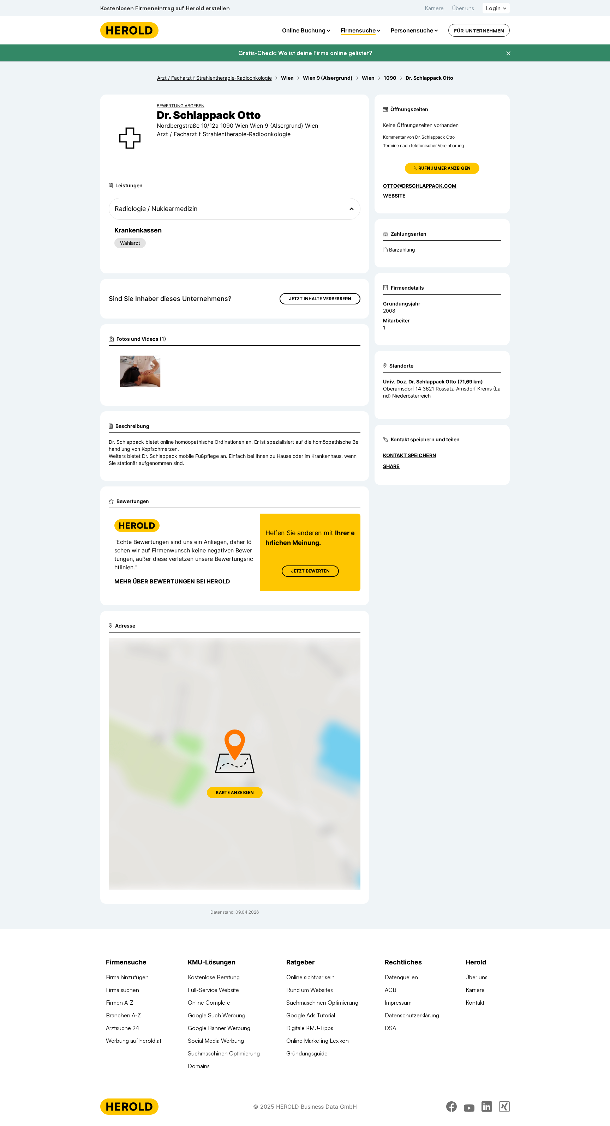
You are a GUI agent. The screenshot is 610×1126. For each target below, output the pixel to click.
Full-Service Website (213, 989)
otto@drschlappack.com (419, 186)
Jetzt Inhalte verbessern (320, 298)
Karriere (434, 8)
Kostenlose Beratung (214, 977)
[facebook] (451, 1106)
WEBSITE (394, 196)
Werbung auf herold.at (133, 1040)
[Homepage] (129, 30)
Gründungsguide (307, 1053)
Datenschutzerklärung (412, 1015)
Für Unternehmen (479, 31)
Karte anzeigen (235, 792)
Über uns (463, 8)
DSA (390, 1027)
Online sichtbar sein (310, 977)
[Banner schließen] (508, 53)
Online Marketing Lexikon (317, 1040)
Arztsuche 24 (122, 1027)
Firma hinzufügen (127, 977)
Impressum (398, 1002)
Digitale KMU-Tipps (309, 1027)
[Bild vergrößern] (154, 359)
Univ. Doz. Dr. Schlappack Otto (419, 382)
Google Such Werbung (216, 1015)
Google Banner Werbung (219, 1027)
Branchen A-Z (123, 1015)
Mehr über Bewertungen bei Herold (172, 581)
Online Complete (209, 1002)
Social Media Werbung (216, 1040)
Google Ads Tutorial (310, 1015)
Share (391, 466)
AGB (390, 989)
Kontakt (475, 1002)
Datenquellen (401, 977)
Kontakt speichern (409, 455)
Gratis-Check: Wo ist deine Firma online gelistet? (305, 52)
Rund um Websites (309, 989)
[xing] (504, 1106)
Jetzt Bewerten (310, 571)
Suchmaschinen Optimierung (224, 1053)
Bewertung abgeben (180, 105)
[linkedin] (487, 1106)
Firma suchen (122, 989)
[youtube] (469, 1106)
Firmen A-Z (119, 1002)
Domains (199, 1066)
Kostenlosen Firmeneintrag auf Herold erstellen (165, 8)
